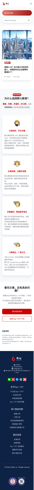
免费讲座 (17, 443)
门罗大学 (17, 417)
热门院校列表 (17, 409)
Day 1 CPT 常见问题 (17, 402)
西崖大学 (17, 414)
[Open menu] (31, 4)
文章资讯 (17, 439)
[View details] (13, 379)
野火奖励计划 (17, 453)
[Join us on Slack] (17, 379)
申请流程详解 (17, 398)
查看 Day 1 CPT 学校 (17, 319)
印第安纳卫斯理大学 (17, 427)
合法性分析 (17, 395)
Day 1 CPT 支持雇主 (17, 446)
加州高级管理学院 (17, 421)
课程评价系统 (17, 450)
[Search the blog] (29, 20)
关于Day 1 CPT (17, 387)
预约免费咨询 (17, 311)
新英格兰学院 (17, 424)
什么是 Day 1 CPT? (17, 391)
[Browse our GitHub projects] (9, 379)
